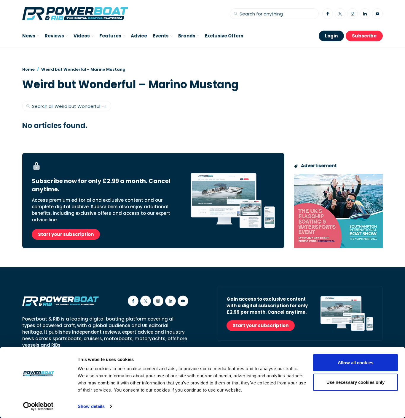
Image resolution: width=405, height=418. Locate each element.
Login (331, 36)
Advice (139, 36)
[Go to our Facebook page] (327, 13)
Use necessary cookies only (355, 381)
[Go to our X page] (340, 13)
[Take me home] (75, 13)
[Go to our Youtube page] (377, 13)
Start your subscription (66, 234)
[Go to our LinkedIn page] (365, 13)
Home (28, 69)
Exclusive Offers (224, 36)
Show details (91, 406)
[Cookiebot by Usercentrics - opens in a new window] (38, 406)
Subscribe (364, 36)
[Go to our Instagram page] (352, 13)
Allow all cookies (355, 362)
